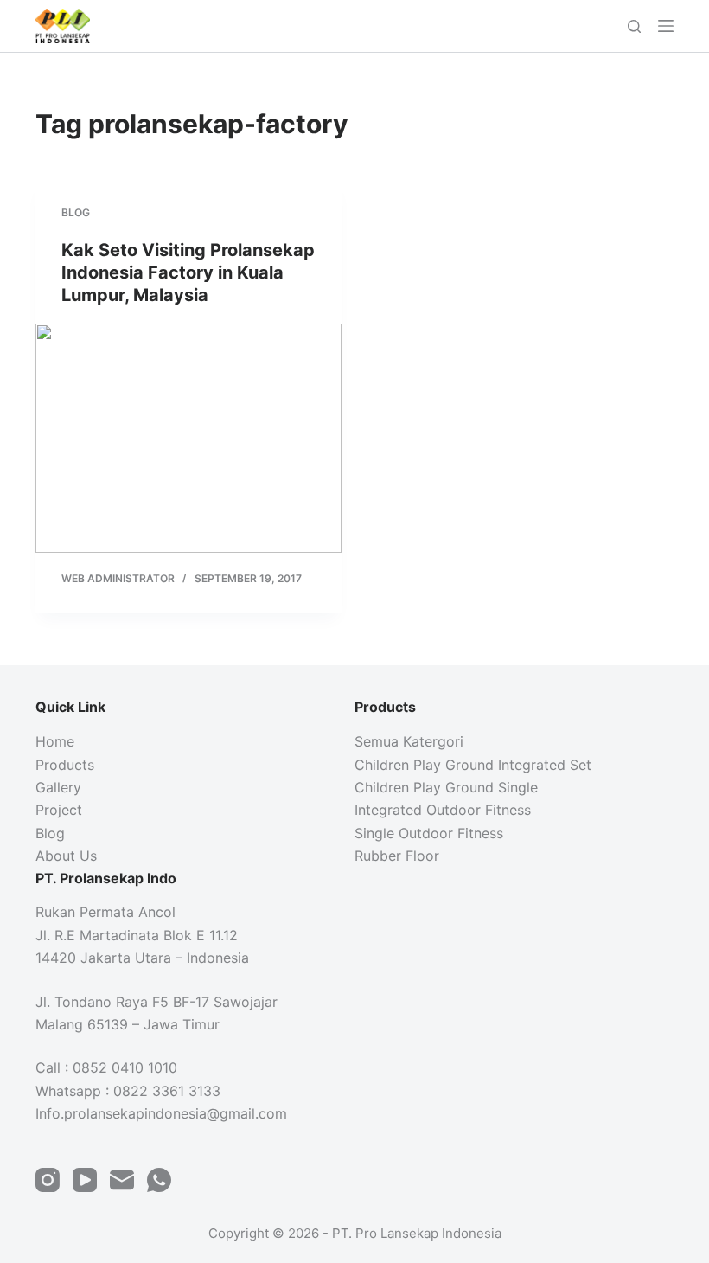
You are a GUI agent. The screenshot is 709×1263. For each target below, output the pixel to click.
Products (64, 764)
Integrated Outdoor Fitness (442, 809)
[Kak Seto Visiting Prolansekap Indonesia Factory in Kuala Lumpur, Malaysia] (188, 439)
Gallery (58, 787)
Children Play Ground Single (446, 787)
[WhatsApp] (159, 1180)
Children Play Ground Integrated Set (472, 764)
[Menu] (666, 26)
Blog (75, 212)
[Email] (122, 1180)
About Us (66, 855)
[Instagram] (47, 1180)
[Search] (634, 26)
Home (54, 741)
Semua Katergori (408, 741)
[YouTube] (85, 1180)
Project (58, 809)
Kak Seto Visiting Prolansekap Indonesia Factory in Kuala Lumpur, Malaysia (188, 272)
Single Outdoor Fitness (428, 833)
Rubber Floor (396, 855)
